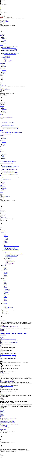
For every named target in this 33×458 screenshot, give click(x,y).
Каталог (1, 45)
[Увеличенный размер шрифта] (1, 3)
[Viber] (2, 79)
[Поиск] (1, 82)
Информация (2, 63)
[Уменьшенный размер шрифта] (0, 1)
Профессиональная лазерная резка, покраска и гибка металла (11, 53)
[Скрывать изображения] (0, 11)
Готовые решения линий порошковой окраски (9, 48)
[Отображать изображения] (0, 10)
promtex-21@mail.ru (3, 23)
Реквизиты (3, 43)
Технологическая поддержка (8, 60)
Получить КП (2, 325)
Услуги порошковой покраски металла (6, 386)
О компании (2, 35)
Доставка (5, 59)
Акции (3, 65)
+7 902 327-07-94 (4, 20)
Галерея (3, 41)
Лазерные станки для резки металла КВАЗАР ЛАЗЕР (10, 46)
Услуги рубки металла (7, 56)
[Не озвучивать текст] (0, 14)
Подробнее (2, 324)
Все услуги (2, 376)
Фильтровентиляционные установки (5, 420)
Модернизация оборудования (8, 61)
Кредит (5, 40)
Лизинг (5, 39)
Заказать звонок (3, 90)
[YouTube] (2, 78)
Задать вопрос (3, 34)
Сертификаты (4, 112)
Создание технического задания (8, 58)
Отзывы (3, 37)
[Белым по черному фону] (0, 6)
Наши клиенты (4, 38)
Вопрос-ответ (4, 66)
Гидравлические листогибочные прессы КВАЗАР (9, 49)
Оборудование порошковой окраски (7, 47)
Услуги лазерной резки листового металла (10, 54)
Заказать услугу (2, 338)
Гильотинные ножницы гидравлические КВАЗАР (9, 50)
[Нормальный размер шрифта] (1, 2)
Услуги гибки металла (7, 55)
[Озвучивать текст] (0, 13)
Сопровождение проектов (6, 57)
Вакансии (3, 42)
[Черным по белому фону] (0, 5)
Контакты (2, 74)
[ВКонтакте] (2, 77)
